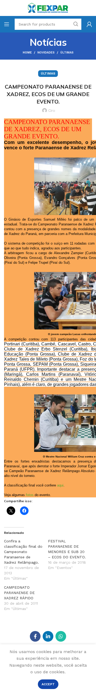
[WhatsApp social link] (60, 636)
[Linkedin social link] (48, 636)
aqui (60, 485)
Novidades (46, 52)
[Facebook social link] (35, 636)
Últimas (67, 52)
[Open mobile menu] (6, 24)
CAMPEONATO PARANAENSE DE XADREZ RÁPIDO (19, 592)
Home (27, 52)
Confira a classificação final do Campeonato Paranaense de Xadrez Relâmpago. (23, 551)
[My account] (89, 24)
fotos (30, 495)
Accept (48, 684)
